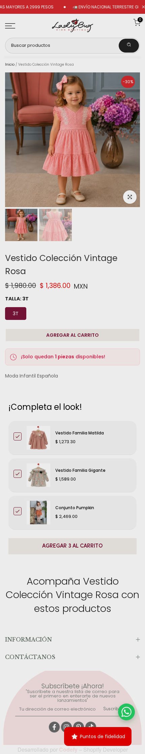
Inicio (9, 64)
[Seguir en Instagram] (66, 727)
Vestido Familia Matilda (79, 433)
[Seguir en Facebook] (54, 727)
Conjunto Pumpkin (74, 508)
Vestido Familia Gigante (80, 470)
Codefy (69, 749)
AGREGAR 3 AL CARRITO (72, 546)
